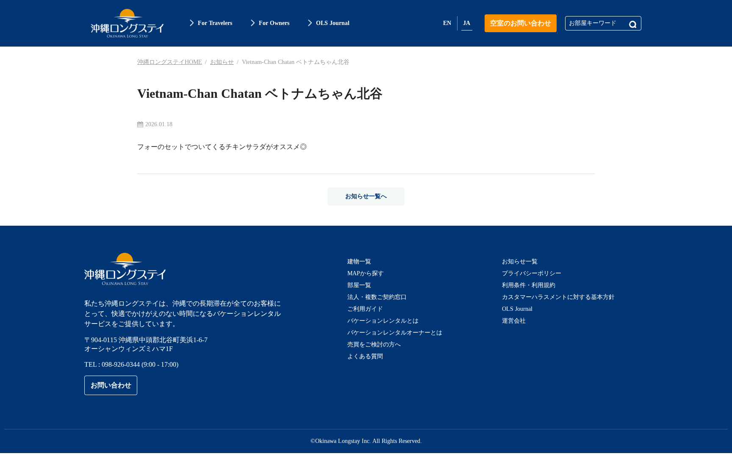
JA (466, 23)
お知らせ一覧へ (366, 196)
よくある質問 (365, 356)
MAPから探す (365, 273)
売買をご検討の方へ (374, 344)
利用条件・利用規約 (528, 285)
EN (447, 23)
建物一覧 (359, 261)
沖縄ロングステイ (127, 23)
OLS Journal (517, 309)
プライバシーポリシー (531, 273)
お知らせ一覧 (520, 261)
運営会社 (514, 321)
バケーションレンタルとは (383, 321)
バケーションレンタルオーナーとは (394, 332)
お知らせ (222, 62)
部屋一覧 (359, 285)
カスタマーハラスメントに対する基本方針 (558, 297)
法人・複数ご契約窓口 (377, 297)
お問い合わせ (111, 385)
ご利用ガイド (365, 309)
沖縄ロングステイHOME (169, 62)
